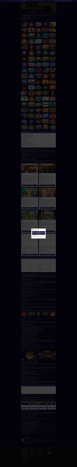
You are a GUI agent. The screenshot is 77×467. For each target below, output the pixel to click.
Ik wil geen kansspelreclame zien (36, 235)
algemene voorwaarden (37, 236)
